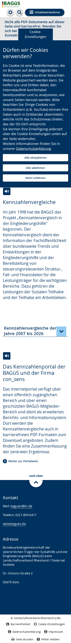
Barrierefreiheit (20, 624)
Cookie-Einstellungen (35, 34)
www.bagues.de (14, 524)
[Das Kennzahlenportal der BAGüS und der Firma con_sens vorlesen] (7, 356)
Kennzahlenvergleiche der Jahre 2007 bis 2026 (30, 330)
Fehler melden (50, 639)
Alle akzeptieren (35, 158)
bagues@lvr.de (21, 506)
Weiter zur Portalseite (23, 461)
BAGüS (16, 4)
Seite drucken (24, 639)
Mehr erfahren (35, 178)
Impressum (56, 632)
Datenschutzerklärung (33, 148)
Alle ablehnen (35, 168)
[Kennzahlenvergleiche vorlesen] (7, 191)
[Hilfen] (10, 12)
